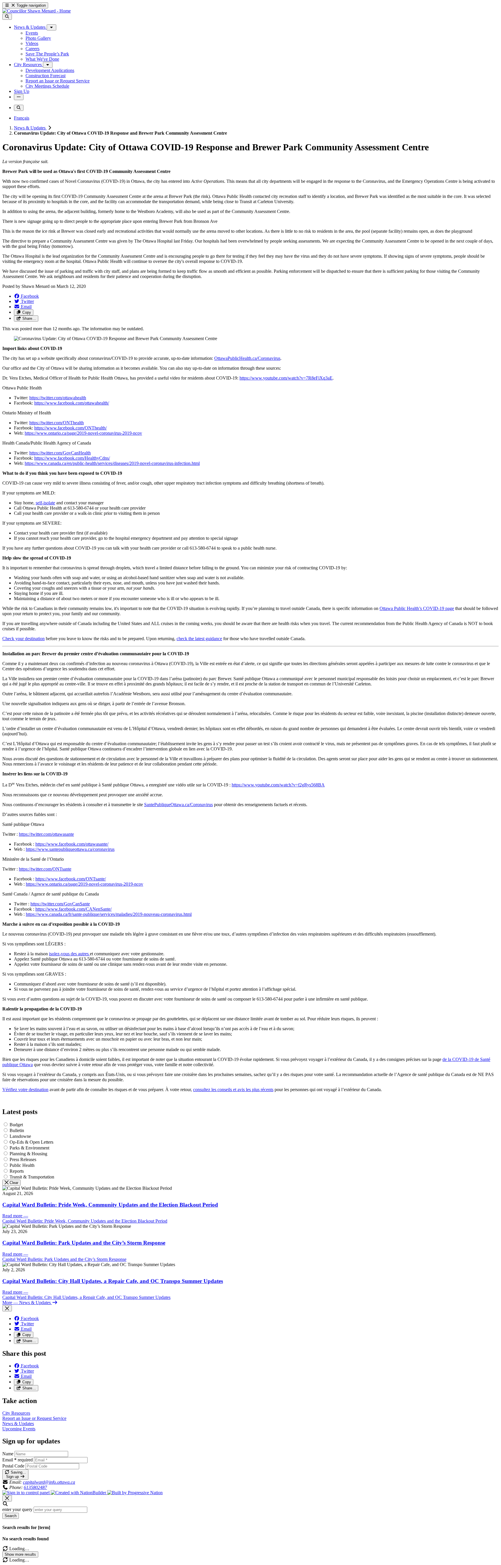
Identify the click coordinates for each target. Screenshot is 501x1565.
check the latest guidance (199, 638)
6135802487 (35, 1487)
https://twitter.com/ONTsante (45, 869)
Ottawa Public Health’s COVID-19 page (417, 608)
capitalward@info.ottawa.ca (49, 1482)
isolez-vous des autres (69, 953)
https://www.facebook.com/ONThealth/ (70, 427)
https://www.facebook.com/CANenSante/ (73, 909)
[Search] (7, 17)
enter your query (17, 1509)
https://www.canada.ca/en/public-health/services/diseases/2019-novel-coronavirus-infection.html (112, 463)
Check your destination (23, 638)
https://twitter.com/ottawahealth (57, 397)
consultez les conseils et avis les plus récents (233, 1089)
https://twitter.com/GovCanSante (60, 903)
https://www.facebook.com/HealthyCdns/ (72, 458)
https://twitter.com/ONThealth (56, 422)
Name (7, 1453)
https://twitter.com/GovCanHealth (60, 452)
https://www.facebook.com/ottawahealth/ (71, 402)
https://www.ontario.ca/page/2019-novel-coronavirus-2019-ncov (83, 433)
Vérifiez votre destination (25, 1089)
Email (17, 1459)
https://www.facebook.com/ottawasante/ (71, 844)
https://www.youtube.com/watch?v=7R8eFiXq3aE (286, 378)
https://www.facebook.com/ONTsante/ (70, 878)
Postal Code (13, 1465)
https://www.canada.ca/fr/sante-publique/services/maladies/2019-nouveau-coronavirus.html (109, 914)
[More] (51, 27)
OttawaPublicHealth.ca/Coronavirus (247, 358)
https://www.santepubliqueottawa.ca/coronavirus (70, 849)
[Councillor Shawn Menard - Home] (36, 10)
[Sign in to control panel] (26, 1492)
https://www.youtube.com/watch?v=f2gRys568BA (278, 784)
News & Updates (30, 127)
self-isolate (45, 502)
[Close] (7, 1308)
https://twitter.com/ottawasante (46, 834)
